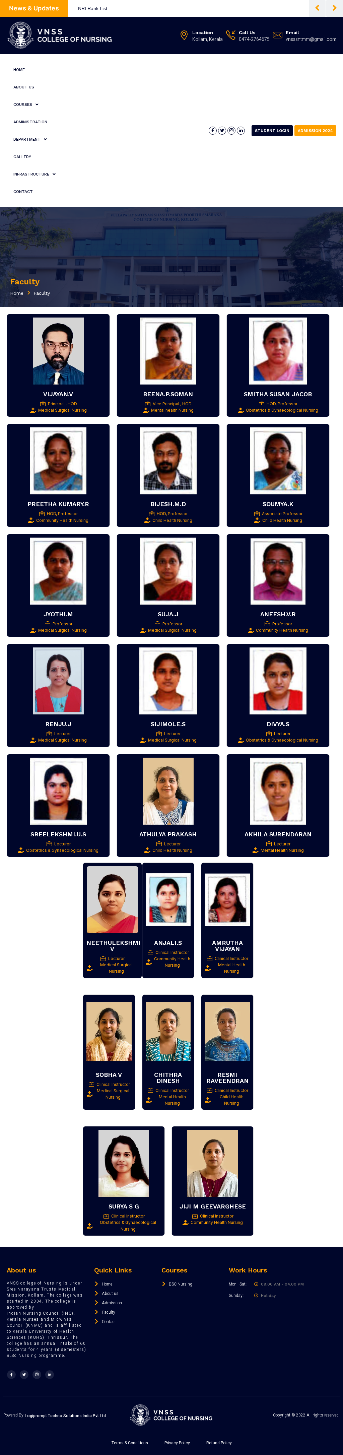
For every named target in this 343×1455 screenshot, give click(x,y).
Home (19, 69)
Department (27, 139)
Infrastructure (31, 174)
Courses (22, 104)
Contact (23, 191)
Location (202, 32)
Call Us (247, 32)
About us (23, 87)
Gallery (22, 156)
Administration (30, 122)
